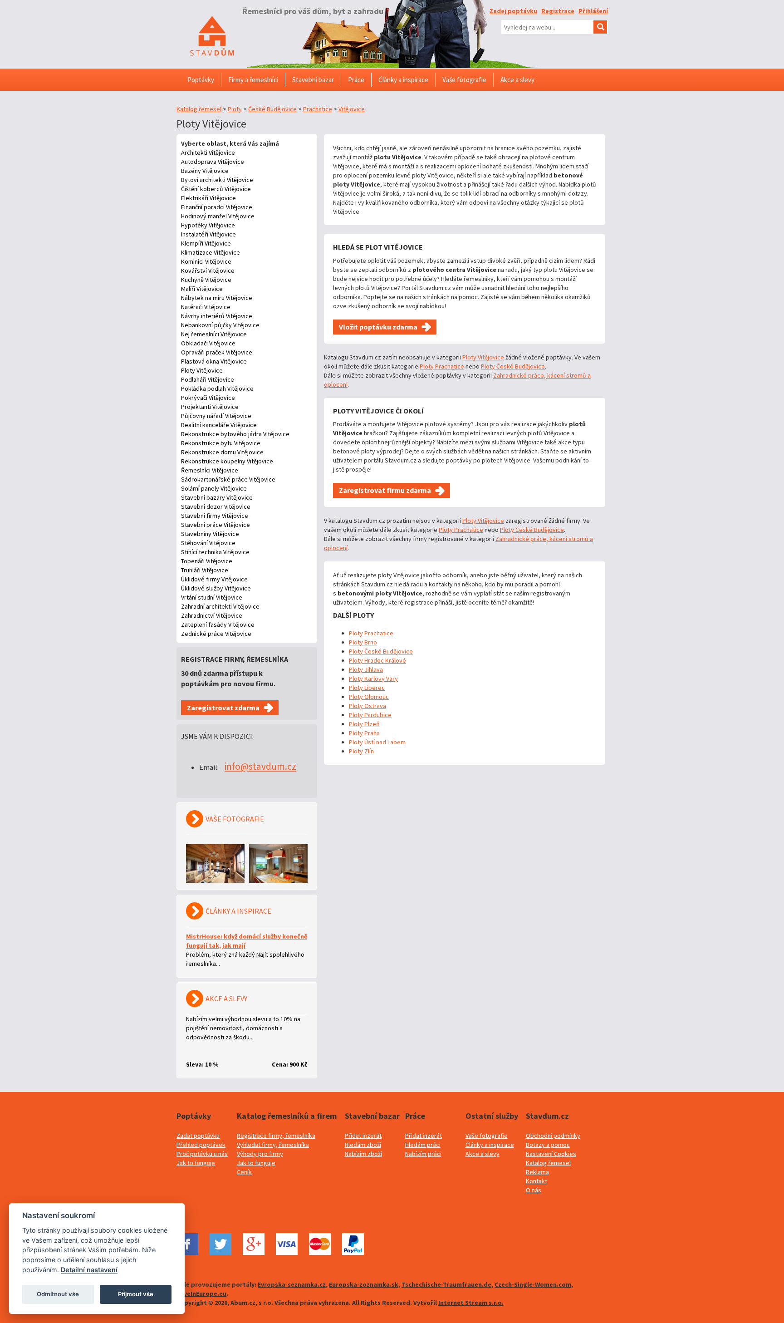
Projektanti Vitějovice (210, 407)
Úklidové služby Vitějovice (216, 588)
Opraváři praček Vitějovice (216, 352)
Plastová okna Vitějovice (214, 361)
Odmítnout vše (58, 1294)
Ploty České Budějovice (513, 366)
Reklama (537, 1172)
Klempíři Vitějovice (206, 243)
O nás (533, 1190)
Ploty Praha (364, 733)
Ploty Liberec (367, 688)
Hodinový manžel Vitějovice (218, 216)
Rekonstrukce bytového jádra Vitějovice (235, 434)
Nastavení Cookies (551, 1154)
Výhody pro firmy (260, 1154)
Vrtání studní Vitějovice (211, 597)
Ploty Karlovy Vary (373, 678)
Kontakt (536, 1181)
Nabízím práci (423, 1154)
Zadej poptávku (513, 11)
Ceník (244, 1172)
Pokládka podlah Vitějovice (217, 388)
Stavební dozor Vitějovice (215, 506)
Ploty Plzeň (364, 724)
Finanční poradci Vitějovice (216, 207)
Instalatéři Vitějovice (208, 234)
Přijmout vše (135, 1294)
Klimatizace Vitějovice (210, 252)
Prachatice (317, 109)
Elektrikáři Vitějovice (208, 198)
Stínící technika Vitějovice (215, 552)
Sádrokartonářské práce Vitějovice (228, 479)
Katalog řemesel (198, 109)
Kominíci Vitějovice (206, 261)
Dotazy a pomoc (548, 1145)
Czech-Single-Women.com (533, 1284)
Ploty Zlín (361, 751)
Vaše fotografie (487, 1135)
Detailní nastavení (89, 1270)
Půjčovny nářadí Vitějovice (216, 416)
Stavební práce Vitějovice (215, 525)
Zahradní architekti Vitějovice (220, 606)
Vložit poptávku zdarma (378, 326)
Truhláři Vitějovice (204, 570)
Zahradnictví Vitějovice (211, 615)
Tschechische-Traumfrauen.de (446, 1284)
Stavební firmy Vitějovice (214, 515)
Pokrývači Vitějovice (208, 397)
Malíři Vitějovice (202, 289)
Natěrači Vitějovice (205, 307)
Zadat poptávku (198, 1135)
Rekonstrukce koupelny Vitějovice (227, 461)
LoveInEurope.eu (201, 1293)
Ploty (235, 109)
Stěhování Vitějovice (208, 543)
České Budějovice (272, 109)
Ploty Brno (363, 642)
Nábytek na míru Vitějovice (216, 298)
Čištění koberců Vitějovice (216, 189)
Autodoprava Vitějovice (212, 161)
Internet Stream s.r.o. (471, 1302)
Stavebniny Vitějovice (210, 534)
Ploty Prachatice (442, 366)
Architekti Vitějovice (208, 152)
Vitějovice (351, 109)
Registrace (557, 11)
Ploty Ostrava (367, 706)
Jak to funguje (195, 1163)
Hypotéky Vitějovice (208, 225)
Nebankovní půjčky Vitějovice (220, 325)
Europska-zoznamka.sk (363, 1284)
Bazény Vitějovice (205, 171)
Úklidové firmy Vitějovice (214, 579)
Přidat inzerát (363, 1135)
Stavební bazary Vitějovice (217, 497)
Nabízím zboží (363, 1154)
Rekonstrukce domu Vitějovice (222, 452)
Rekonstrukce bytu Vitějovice (220, 443)
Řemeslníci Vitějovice (209, 470)
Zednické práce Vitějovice (216, 634)
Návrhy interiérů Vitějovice (216, 316)
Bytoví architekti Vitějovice (217, 180)
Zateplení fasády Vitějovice (218, 624)
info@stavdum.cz (260, 766)
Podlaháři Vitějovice (207, 379)
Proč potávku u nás (202, 1154)
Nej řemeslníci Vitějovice (214, 334)
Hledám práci (423, 1145)
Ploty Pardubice (370, 715)
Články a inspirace (490, 1145)
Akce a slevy (483, 1154)
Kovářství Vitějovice (208, 270)
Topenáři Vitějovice (206, 561)
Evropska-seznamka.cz (292, 1284)
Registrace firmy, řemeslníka (276, 1135)
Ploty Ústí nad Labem (377, 742)
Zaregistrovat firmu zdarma (385, 490)
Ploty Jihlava (366, 669)
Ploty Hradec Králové (377, 660)
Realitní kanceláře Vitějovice (219, 425)
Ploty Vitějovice (202, 370)
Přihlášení (593, 11)
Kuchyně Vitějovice (206, 279)
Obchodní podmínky (553, 1135)
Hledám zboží (363, 1145)
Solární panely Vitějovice (214, 488)
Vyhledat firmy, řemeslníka (273, 1145)
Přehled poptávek (200, 1145)
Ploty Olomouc (369, 697)
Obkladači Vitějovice (208, 343)
